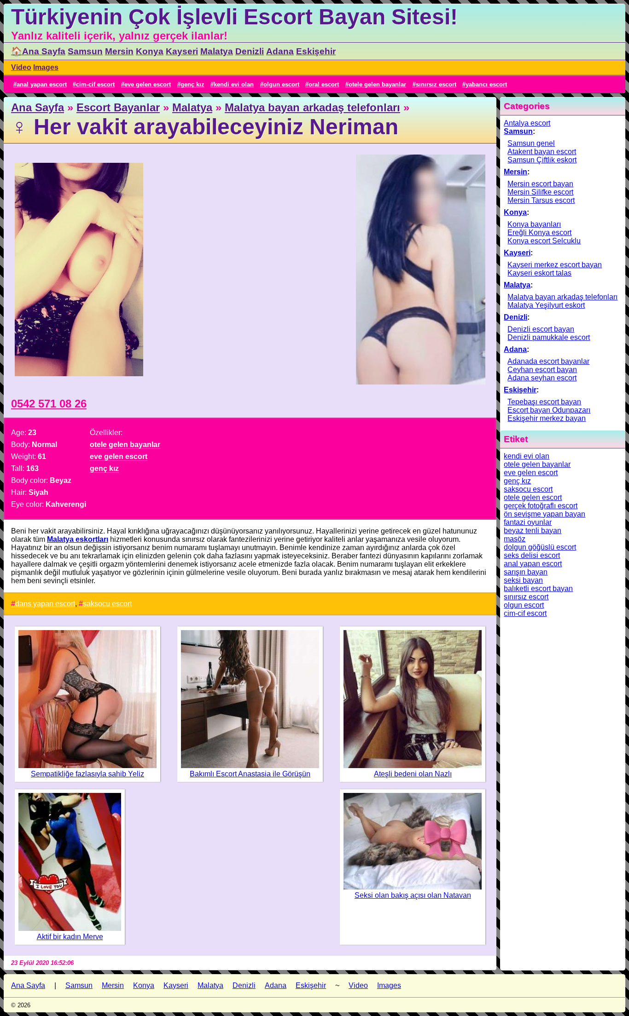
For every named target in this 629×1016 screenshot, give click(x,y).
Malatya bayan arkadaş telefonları (312, 107)
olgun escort (281, 84)
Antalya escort (527, 123)
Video (21, 67)
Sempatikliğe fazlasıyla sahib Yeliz (87, 774)
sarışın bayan (525, 572)
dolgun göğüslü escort (540, 547)
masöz (514, 539)
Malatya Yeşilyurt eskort (546, 305)
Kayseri (182, 51)
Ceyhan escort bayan (542, 369)
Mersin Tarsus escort (541, 200)
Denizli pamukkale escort (548, 337)
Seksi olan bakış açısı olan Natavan (413, 895)
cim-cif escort (95, 84)
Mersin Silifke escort (540, 192)
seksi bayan (523, 580)
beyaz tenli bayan (532, 530)
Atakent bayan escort (541, 151)
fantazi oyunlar (528, 522)
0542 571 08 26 (49, 403)
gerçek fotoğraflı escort (540, 506)
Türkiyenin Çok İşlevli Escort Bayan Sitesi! (234, 17)
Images (45, 67)
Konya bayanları (534, 224)
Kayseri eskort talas (539, 273)
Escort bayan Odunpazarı (548, 410)
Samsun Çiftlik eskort (542, 160)
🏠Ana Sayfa (38, 51)
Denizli (249, 51)
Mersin (119, 51)
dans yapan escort (45, 604)
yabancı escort (486, 84)
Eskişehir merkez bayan (546, 418)
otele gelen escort (533, 497)
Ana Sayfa (37, 107)
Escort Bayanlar (118, 107)
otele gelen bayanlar (377, 84)
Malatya (216, 51)
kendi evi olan (234, 84)
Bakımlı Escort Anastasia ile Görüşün (250, 774)
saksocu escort (107, 604)
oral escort (324, 84)
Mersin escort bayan (540, 184)
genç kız (192, 84)
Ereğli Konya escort (539, 232)
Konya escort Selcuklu (544, 241)
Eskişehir (316, 51)
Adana (280, 51)
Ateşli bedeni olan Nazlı (413, 774)
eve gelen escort (147, 84)
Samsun (85, 51)
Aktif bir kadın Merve (70, 937)
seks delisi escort (532, 555)
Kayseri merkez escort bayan (554, 265)
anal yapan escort (42, 84)
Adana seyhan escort (542, 378)
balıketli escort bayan (538, 588)
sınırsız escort (436, 84)
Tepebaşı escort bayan (544, 402)
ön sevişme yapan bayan (544, 514)
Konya (149, 51)
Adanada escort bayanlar (548, 361)
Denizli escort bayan (540, 329)
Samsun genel (531, 143)
